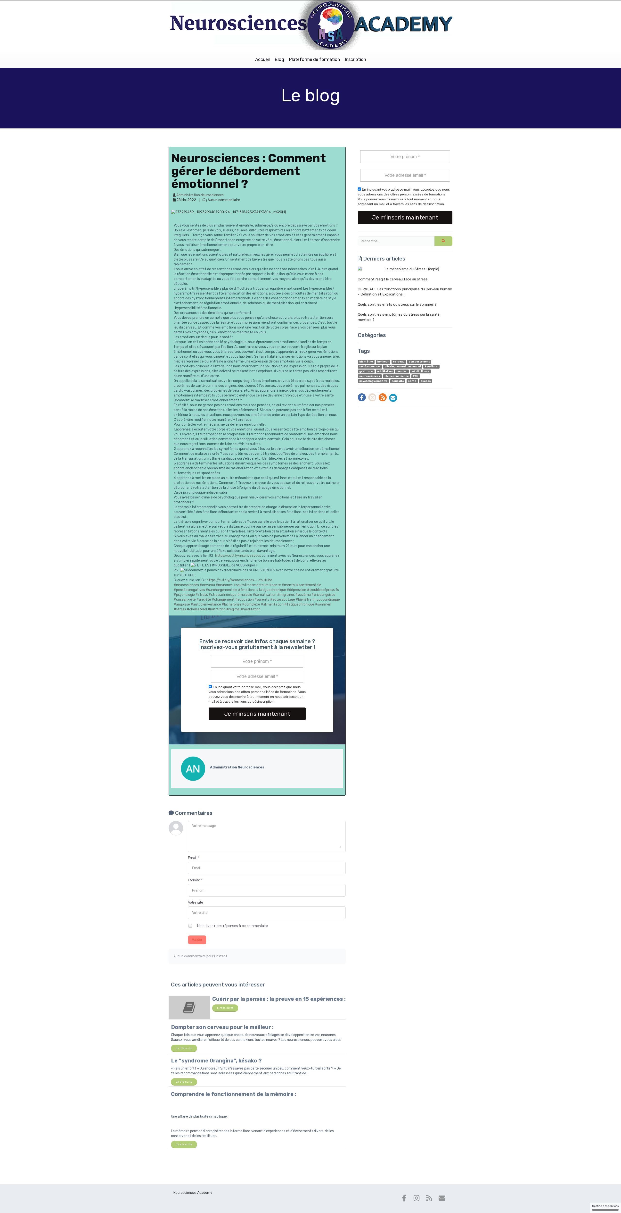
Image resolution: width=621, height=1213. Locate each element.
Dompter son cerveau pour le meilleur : (222, 1027)
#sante (275, 585)
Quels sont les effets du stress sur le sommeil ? (397, 304)
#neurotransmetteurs (251, 585)
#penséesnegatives (189, 590)
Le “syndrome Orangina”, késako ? (216, 1060)
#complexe (251, 604)
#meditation (250, 609)
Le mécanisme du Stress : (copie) (411, 269)
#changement (223, 600)
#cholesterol (197, 609)
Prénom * (195, 880)
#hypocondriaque (326, 600)
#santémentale (308, 585)
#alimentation (272, 604)
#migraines (286, 595)
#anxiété (203, 600)
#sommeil (323, 604)
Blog (279, 59)
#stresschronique (223, 595)
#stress (202, 595)
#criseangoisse (323, 595)
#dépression (296, 590)
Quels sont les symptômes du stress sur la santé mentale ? (399, 317)
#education (244, 600)
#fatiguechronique (271, 590)
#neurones (224, 585)
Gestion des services (605, 1206)
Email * (193, 858)
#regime (233, 609)
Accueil (262, 59)
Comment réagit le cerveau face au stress (393, 279)
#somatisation (264, 595)
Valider (197, 940)
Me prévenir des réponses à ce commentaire (232, 926)
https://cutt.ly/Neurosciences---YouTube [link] (239, 580)
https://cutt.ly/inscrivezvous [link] (238, 556)
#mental (288, 585)
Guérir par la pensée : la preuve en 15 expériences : (279, 999)
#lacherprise (231, 604)
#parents (261, 600)
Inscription (355, 59)
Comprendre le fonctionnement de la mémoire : (233, 1094)
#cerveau (207, 585)
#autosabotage (282, 600)
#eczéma (303, 595)
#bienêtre (303, 600)
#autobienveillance (206, 604)
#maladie (244, 595)
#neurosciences (186, 585)
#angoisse (182, 604)
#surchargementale (221, 590)
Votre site (195, 903)
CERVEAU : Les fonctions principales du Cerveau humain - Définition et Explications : (405, 291)
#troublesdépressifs (323, 590)
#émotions (246, 590)
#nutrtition (217, 609)
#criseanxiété (185, 600)
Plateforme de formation (314, 59)
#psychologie (184, 595)
